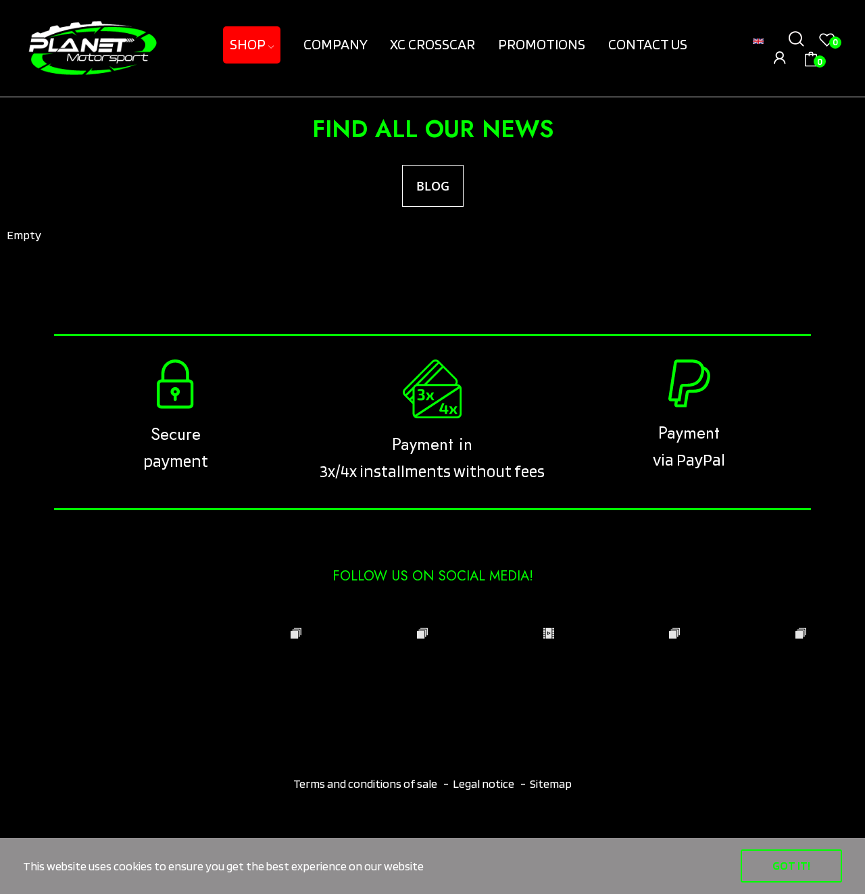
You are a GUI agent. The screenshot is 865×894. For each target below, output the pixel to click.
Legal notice (483, 783)
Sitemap (551, 783)
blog (432, 186)
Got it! (791, 865)
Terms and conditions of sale (366, 783)
